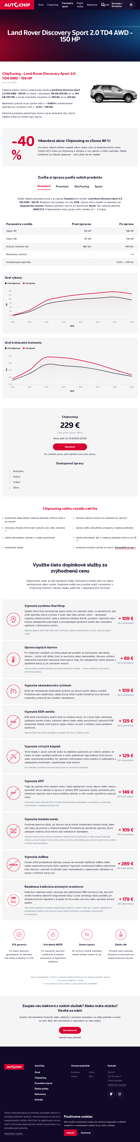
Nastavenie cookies (13, 1133)
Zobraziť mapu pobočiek (70, 1037)
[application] (70, 307)
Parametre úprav (67, 5)
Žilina (91, 1076)
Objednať (70, 446)
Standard (43, 186)
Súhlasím (70, 1132)
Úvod (40, 4)
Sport (99, 186)
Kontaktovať (70, 1030)
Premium (62, 186)
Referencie (92, 4)
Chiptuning (52, 4)
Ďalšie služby (80, 5)
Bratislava (75, 1072)
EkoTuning (82, 186)
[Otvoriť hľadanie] (103, 5)
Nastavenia (86, 1132)
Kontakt (39, 1099)
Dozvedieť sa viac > (125, 547)
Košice (92, 1072)
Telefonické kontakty (117, 1084)
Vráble (74, 1076)
